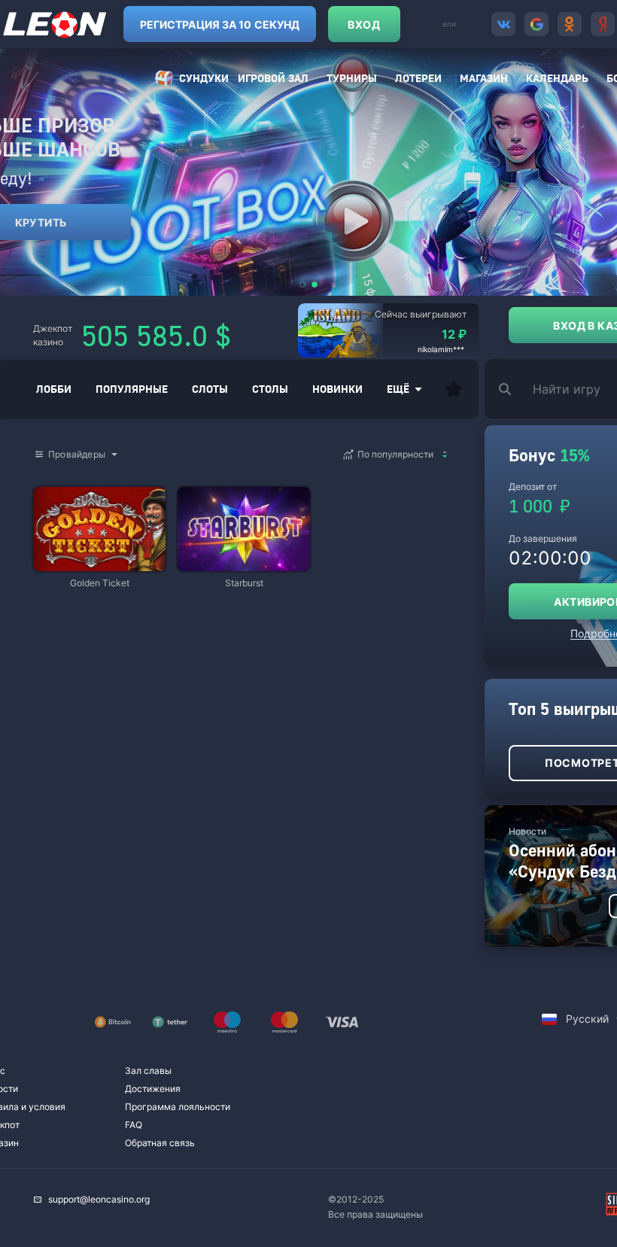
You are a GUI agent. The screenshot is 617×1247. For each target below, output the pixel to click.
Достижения (153, 1088)
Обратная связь (160, 1142)
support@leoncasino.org (99, 1199)
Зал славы (148, 1070)
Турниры (352, 77)
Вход (364, 24)
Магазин (484, 77)
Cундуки (204, 77)
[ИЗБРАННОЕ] (454, 389)
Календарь (557, 77)
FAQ (133, 1124)
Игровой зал (273, 77)
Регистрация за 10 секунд (219, 24)
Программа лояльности (177, 1106)
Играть (99, 564)
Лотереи (418, 77)
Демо (57, 488)
